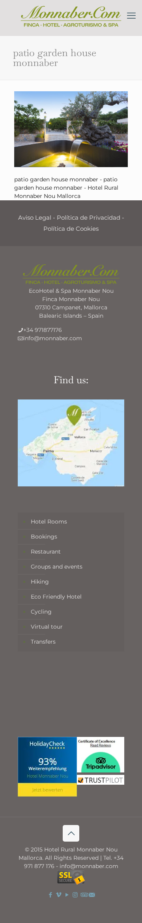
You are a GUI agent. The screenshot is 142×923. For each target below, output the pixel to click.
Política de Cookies (71, 228)
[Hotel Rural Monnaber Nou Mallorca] (71, 16)
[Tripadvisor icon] (83, 895)
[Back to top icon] (71, 833)
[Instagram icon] (75, 895)
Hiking (40, 581)
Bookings (44, 536)
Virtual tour (47, 626)
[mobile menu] (131, 16)
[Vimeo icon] (59, 895)
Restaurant (46, 551)
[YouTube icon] (67, 895)
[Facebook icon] (50, 895)
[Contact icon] (92, 895)
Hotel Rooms (49, 521)
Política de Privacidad (88, 217)
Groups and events (56, 566)
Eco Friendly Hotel (56, 596)
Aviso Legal (34, 217)
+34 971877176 (42, 329)
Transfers (43, 641)
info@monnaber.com (52, 338)
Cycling (41, 611)
